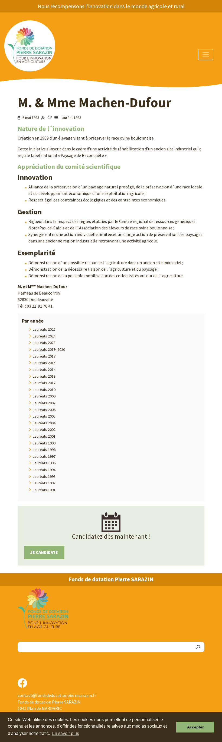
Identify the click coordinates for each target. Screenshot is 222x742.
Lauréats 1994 (44, 469)
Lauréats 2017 (44, 356)
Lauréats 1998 (44, 449)
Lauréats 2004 (44, 423)
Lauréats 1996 (44, 462)
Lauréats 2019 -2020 (49, 349)
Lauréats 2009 (44, 396)
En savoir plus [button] (65, 733)
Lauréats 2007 (44, 402)
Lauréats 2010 (44, 389)
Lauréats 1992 (44, 483)
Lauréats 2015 (44, 362)
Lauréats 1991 (44, 489)
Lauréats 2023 (44, 342)
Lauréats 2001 (44, 436)
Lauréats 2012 (44, 382)
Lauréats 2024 (44, 336)
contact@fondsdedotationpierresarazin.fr (57, 695)
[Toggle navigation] (205, 54)
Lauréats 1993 (44, 476)
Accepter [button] (195, 727)
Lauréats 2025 (44, 329)
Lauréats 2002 (44, 429)
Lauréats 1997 (44, 456)
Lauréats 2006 (44, 409)
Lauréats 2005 (44, 416)
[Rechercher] (198, 647)
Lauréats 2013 (44, 376)
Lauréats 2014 (44, 369)
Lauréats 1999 (44, 443)
